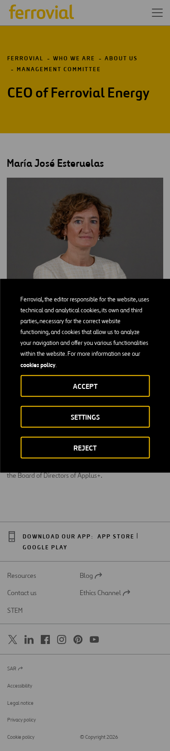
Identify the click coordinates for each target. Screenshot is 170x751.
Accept (85, 386)
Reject (85, 447)
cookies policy (37, 364)
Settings (85, 417)
